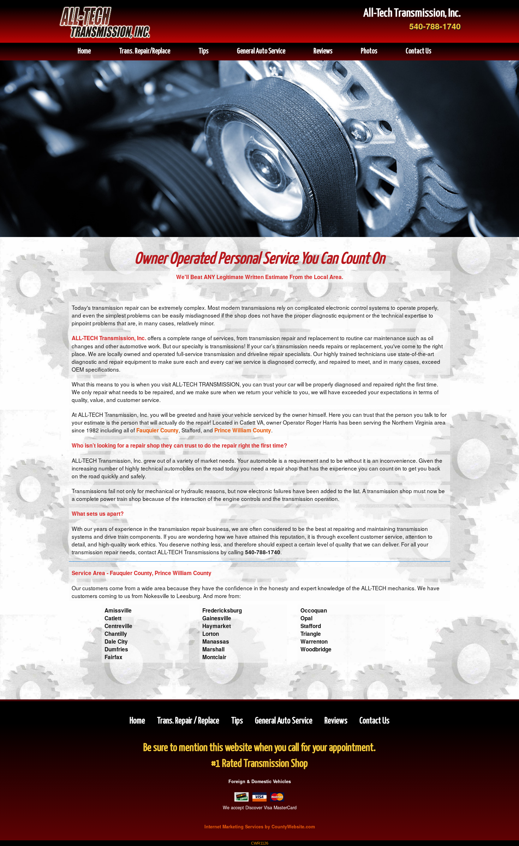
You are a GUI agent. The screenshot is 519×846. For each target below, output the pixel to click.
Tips (203, 51)
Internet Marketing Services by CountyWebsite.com (259, 826)
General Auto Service (261, 51)
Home (84, 51)
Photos (369, 51)
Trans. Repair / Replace (189, 721)
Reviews (323, 51)
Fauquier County (157, 430)
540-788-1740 (435, 26)
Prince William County (242, 430)
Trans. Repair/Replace (144, 51)
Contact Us (418, 51)
